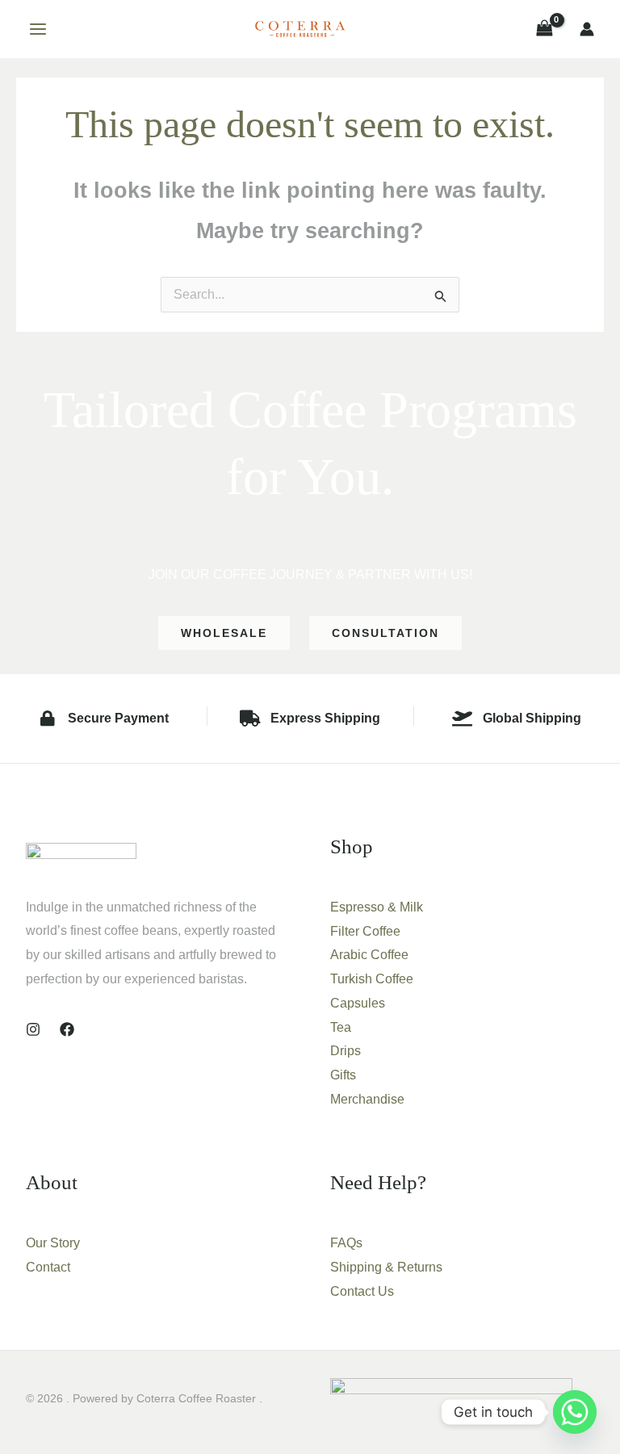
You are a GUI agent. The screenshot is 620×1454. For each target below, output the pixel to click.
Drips (345, 1051)
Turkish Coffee (371, 979)
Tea (340, 1027)
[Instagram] (33, 1029)
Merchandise (367, 1099)
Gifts (343, 1075)
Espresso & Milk (376, 907)
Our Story (53, 1243)
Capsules (357, 1003)
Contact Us (362, 1291)
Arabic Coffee (369, 955)
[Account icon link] (587, 29)
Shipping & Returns (386, 1267)
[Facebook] (67, 1029)
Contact (48, 1267)
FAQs (346, 1243)
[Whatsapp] (575, 1412)
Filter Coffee (365, 931)
